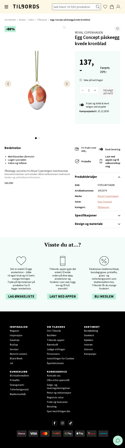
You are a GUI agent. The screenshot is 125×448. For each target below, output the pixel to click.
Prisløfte (86, 161)
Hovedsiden (10, 19)
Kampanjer (90, 353)
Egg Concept (105, 201)
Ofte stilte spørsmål (58, 380)
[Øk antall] (95, 90)
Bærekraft (52, 344)
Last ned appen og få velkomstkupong (112, 161)
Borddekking (91, 330)
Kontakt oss (54, 375)
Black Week (16, 358)
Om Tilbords (54, 330)
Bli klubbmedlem (19, 375)
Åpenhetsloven (55, 363)
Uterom (88, 349)
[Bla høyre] (67, 83)
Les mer (9, 182)
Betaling (52, 406)
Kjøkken (88, 340)
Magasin (14, 330)
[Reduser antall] (83, 90)
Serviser (14, 349)
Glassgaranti (17, 384)
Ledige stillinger (56, 349)
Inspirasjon (16, 335)
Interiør (22, 19)
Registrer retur (55, 397)
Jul (11, 363)
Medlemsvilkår (18, 394)
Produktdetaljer (86, 177)
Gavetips (15, 340)
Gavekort (89, 335)
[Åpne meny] (6, 7)
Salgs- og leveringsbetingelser (58, 386)
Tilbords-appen (55, 340)
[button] (117, 29)
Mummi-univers (18, 353)
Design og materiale (89, 224)
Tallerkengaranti (19, 389)
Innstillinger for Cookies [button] (60, 358)
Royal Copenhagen (89, 32)
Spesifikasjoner (86, 215)
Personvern (53, 353)
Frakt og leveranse (57, 402)
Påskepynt (42, 19)
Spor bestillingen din (58, 411)
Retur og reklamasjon (59, 392)
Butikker (51, 335)
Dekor (31, 19)
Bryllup (14, 344)
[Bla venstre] (8, 83)
